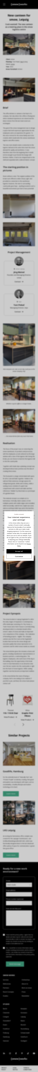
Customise (19, 556)
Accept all (19, 551)
